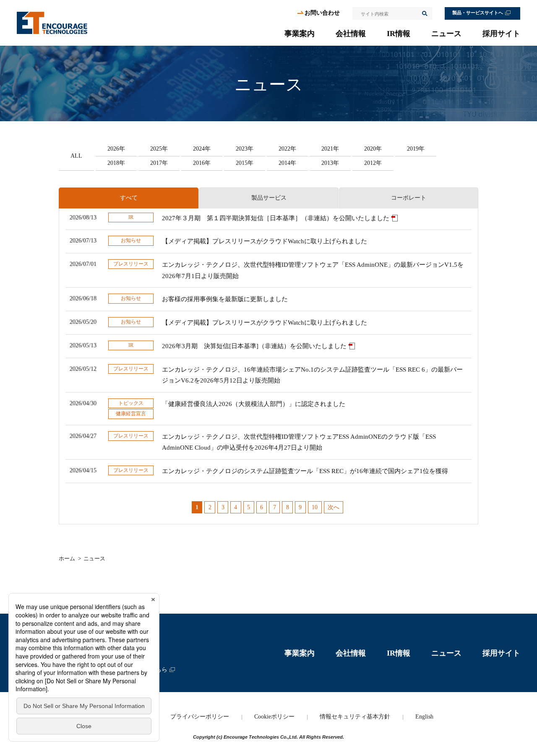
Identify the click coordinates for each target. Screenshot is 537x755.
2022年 (287, 149)
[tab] (128, 197)
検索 (424, 13)
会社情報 (351, 33)
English (424, 716)
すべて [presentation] (129, 198)
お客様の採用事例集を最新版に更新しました (225, 299)
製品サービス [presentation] (269, 198)
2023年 (244, 149)
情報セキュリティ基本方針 (355, 716)
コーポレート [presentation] (408, 198)
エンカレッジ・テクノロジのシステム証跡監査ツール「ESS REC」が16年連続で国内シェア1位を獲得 (305, 471)
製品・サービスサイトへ (477, 12)
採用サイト (501, 33)
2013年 (330, 163)
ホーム (67, 558)
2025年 (159, 149)
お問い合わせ (322, 13)
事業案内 (299, 33)
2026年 (116, 149)
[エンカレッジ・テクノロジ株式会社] (52, 23)
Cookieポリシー (274, 716)
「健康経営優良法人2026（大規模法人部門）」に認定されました (253, 404)
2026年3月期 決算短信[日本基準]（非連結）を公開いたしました (254, 346)
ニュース (446, 33)
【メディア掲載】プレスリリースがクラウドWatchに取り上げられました (264, 241)
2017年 (159, 163)
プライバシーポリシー (199, 716)
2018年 (116, 163)
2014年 (287, 163)
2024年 (202, 149)
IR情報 (398, 33)
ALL (76, 156)
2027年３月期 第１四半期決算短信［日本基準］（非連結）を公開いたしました (275, 218)
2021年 (330, 149)
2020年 (373, 149)
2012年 (373, 163)
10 (315, 507)
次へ (333, 507)
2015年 (244, 163)
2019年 (416, 149)
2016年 (202, 163)
